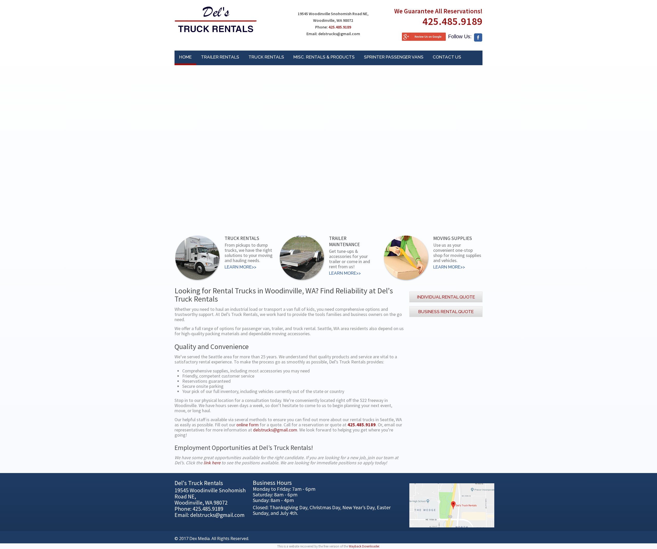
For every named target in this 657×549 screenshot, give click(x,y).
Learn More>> (240, 266)
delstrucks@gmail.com (275, 430)
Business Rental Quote (446, 311)
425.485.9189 (339, 27)
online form (247, 425)
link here (212, 463)
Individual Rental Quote (446, 297)
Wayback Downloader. (364, 546)
